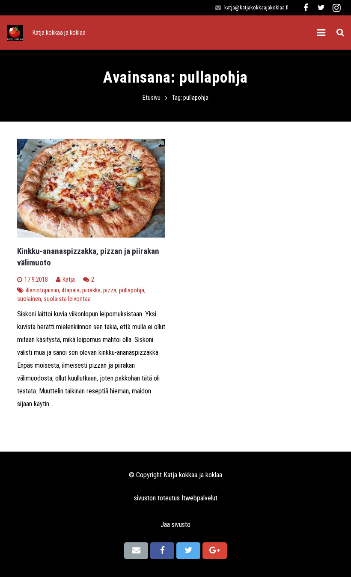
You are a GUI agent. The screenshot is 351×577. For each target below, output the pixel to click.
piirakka (91, 290)
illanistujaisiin (42, 290)
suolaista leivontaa (67, 299)
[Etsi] (340, 32)
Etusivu (152, 97)
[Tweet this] (188, 550)
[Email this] (136, 550)
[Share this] (162, 550)
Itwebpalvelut (199, 498)
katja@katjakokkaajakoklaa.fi (256, 7)
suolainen (29, 299)
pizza (109, 290)
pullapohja (131, 290)
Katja (68, 279)
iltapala (71, 290)
